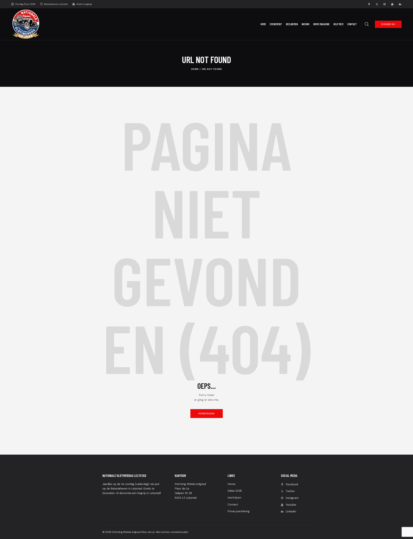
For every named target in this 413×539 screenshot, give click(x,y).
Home (195, 69)
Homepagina (206, 413)
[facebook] (369, 4)
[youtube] (392, 4)
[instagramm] (385, 4)
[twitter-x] (377, 4)
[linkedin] (400, 4)
